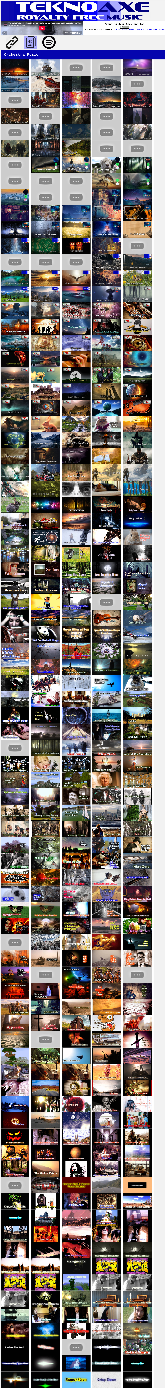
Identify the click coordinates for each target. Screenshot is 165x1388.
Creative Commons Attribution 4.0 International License (139, 29)
